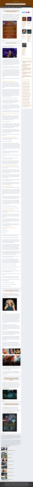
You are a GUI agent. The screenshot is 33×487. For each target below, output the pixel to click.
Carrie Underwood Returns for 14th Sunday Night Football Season (26, 76)
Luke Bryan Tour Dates (25, 92)
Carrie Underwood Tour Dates (26, 105)
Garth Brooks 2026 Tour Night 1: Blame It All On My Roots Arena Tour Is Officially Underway (11, 379)
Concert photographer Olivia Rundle (7, 293)
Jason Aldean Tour (10, 464)
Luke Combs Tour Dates (25, 106)
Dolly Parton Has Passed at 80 (29, 23)
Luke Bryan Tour (9, 479)
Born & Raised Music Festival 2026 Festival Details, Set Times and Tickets (11, 11)
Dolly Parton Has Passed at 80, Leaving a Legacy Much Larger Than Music (26, 62)
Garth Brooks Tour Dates (26, 96)
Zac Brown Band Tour (10, 468)
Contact (20, 6)
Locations (13, 6)
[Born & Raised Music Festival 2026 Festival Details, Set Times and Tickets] (24, 19)
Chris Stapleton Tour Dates (26, 103)
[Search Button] (26, 4)
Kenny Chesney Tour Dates (26, 102)
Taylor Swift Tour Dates (25, 84)
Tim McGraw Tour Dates (5, 480)
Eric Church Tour (9, 457)
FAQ (16, 6)
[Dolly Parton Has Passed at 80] (29, 19)
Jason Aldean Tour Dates (26, 90)
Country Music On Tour (5, 388)
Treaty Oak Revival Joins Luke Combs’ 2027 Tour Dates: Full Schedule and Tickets (11, 404)
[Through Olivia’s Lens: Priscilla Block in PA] (24, 31)
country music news (6, 445)
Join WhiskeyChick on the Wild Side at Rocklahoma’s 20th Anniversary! (26, 73)
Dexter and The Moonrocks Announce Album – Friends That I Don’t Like (26, 65)
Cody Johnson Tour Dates (26, 87)
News (6, 6)
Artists (9, 6)
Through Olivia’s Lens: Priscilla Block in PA (11, 291)
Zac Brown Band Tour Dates (26, 93)
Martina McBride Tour (10, 461)
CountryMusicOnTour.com (9, 435)
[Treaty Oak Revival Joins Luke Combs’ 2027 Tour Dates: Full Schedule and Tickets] (24, 45)
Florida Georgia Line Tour (11, 450)
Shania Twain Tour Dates (26, 83)
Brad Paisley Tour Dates (25, 89)
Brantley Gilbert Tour (10, 475)
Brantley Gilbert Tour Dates (26, 86)
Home (3, 6)
